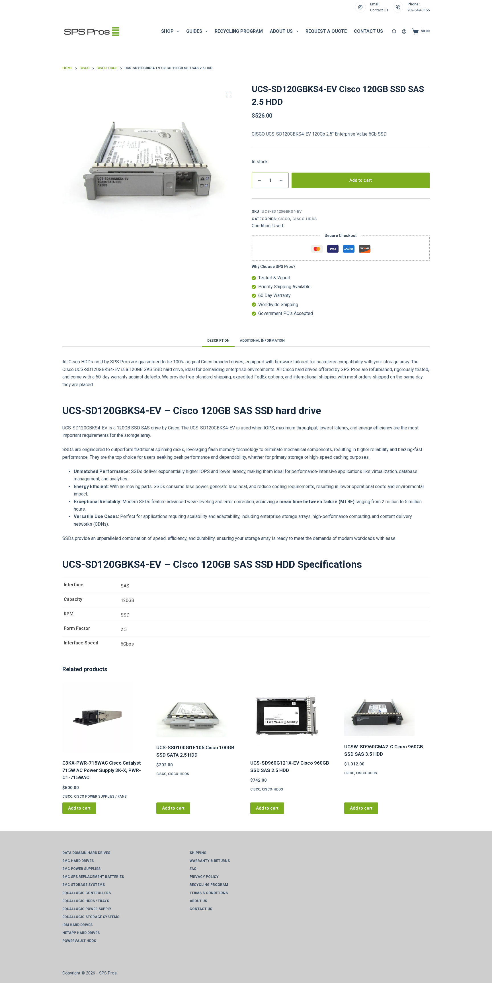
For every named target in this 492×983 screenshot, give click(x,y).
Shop (167, 31)
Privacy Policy (204, 877)
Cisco (284, 219)
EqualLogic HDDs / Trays (85, 901)
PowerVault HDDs (79, 941)
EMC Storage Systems (83, 885)
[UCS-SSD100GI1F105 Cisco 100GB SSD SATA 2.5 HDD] (199, 709)
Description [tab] (218, 341)
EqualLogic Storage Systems (90, 917)
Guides (194, 31)
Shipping (198, 853)
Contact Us (379, 10)
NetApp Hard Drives (81, 933)
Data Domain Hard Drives (86, 853)
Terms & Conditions (209, 893)
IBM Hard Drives (77, 925)
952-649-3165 (418, 10)
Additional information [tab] (262, 341)
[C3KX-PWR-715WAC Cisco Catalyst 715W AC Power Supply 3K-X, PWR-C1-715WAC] (105, 717)
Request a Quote (326, 31)
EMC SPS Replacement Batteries (93, 877)
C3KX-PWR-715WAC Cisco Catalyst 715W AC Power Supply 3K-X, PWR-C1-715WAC (101, 770)
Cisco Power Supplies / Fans (100, 796)
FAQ (193, 869)
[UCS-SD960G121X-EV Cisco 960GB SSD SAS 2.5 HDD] (293, 717)
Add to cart (360, 180)
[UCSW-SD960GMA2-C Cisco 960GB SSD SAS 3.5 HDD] (387, 709)
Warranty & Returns (210, 861)
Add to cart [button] (79, 808)
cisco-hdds (304, 219)
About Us (281, 31)
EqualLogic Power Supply (86, 909)
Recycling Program (239, 31)
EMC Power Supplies (81, 869)
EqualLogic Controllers (86, 893)
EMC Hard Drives (78, 861)
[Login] (404, 31)
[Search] (394, 31)
